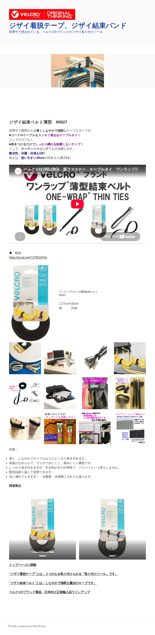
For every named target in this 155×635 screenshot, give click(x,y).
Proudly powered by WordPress (27, 626)
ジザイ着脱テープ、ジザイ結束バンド (68, 25)
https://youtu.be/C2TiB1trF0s (28, 257)
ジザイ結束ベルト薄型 (42, 548)
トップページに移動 (22, 564)
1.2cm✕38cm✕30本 (112, 552)
